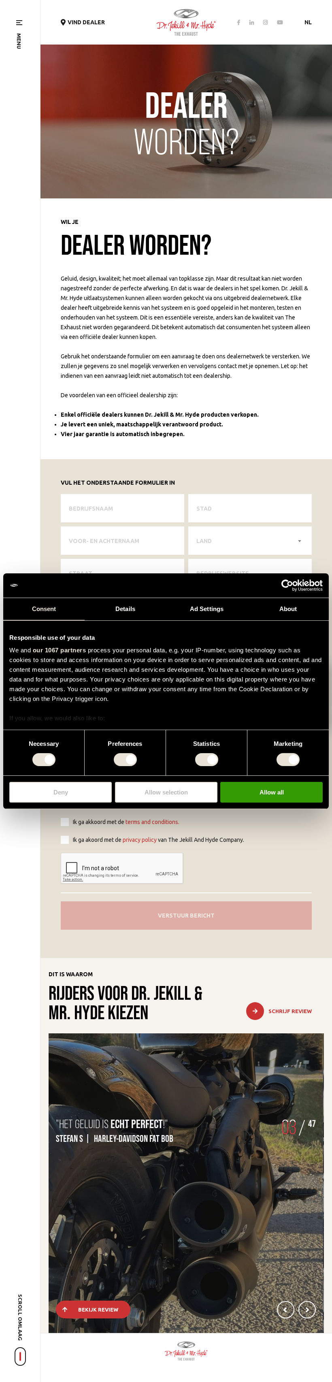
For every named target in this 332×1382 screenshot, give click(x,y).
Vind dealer (86, 22)
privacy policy (140, 840)
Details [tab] (125, 608)
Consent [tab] (44, 608)
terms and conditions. (152, 822)
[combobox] (250, 541)
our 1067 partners (59, 650)
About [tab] (288, 608)
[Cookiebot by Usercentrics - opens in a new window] (287, 585)
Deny (60, 792)
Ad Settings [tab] (206, 608)
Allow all (272, 792)
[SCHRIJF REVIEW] (285, 1018)
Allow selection (166, 792)
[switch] (125, 759)
